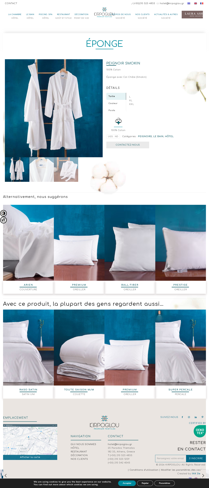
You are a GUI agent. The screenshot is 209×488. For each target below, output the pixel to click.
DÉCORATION (79, 455)
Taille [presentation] (111, 96)
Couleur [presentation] (113, 103)
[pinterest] (203, 417)
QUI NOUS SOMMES (83, 444)
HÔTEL (169, 136)
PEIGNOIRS (145, 136)
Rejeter (145, 483)
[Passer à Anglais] (195, 3)
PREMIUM (79, 285)
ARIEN (28, 285)
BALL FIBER (129, 285)
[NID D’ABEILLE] (5, 476)
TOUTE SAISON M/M (79, 389)
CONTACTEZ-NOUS (128, 145)
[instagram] (189, 417)
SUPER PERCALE (180, 389)
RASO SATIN (28, 389)
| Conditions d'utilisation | (144, 470)
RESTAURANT (79, 452)
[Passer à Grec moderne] (189, 3)
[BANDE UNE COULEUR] (203, 476)
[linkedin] (196, 417)
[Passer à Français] (202, 3)
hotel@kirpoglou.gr (171, 3)
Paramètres (164, 483)
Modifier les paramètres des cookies (183, 470)
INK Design (199, 474)
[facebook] (182, 417)
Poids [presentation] (111, 110)
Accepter (127, 483)
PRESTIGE (180, 285)
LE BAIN (158, 136)
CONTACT (11, 3)
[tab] (116, 96)
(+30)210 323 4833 (144, 3)
